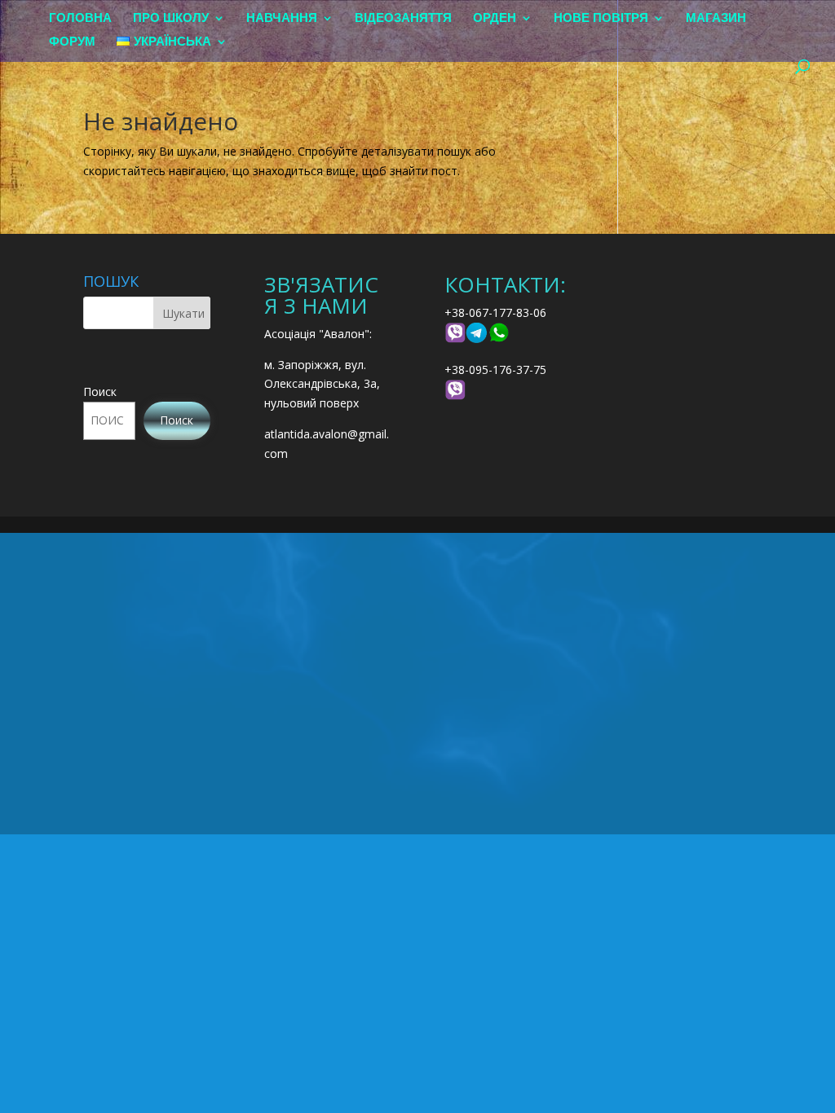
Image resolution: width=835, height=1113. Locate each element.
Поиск (100, 391)
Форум (72, 42)
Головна (80, 18)
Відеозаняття (403, 18)
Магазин (716, 18)
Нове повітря (601, 18)
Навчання (281, 18)
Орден (494, 18)
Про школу (171, 18)
